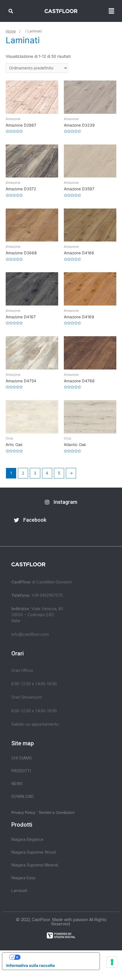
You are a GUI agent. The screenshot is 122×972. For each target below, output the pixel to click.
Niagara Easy (23, 877)
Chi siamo (21, 758)
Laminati (19, 890)
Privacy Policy (23, 812)
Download (22, 796)
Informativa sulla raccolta (30, 965)
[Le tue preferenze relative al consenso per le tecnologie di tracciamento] (112, 962)
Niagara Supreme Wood (33, 852)
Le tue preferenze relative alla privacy (56, 957)
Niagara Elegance (27, 839)
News (17, 783)
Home (11, 31)
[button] (61, 502)
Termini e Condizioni (56, 812)
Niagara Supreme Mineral (34, 865)
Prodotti (21, 770)
